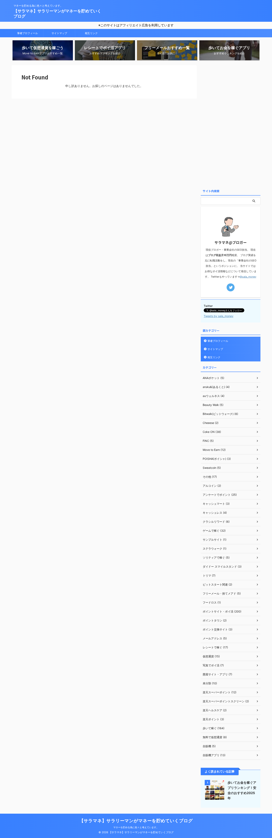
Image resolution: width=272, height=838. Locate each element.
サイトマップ (59, 33)
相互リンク (91, 33)
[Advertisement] (230, 125)
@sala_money (248, 276)
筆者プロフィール (27, 33)
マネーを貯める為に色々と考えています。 (136, 827)
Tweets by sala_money (218, 316)
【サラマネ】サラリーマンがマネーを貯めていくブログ (136, 820)
